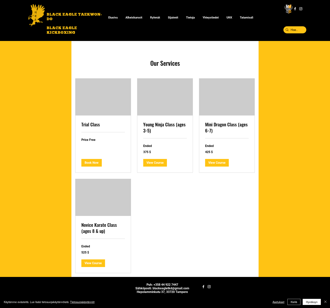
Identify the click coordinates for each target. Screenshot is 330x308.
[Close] (325, 302)
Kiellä (294, 302)
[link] (103, 124)
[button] (190, 17)
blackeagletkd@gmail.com (171, 288)
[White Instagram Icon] (301, 9)
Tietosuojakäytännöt (82, 302)
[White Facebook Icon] (295, 9)
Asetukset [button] (278, 302)
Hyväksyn (312, 302)
